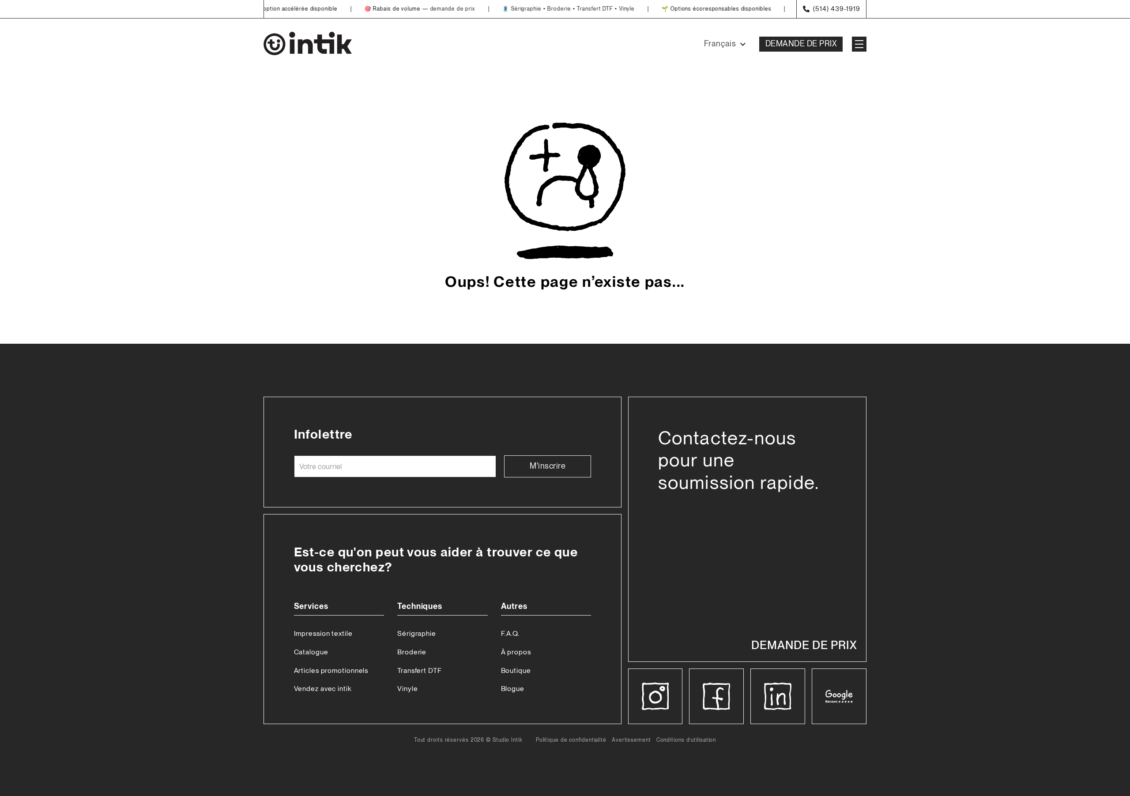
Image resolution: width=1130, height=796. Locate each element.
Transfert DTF (581, 9)
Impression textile (323, 633)
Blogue (512, 688)
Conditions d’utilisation (686, 740)
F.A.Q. (510, 633)
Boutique (516, 670)
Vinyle (613, 9)
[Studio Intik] (308, 44)
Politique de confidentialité (571, 740)
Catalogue (311, 652)
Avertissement (631, 740)
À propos (516, 652)
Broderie (545, 9)
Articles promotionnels (331, 670)
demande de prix (438, 9)
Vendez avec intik (322, 688)
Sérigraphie (512, 9)
